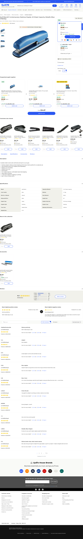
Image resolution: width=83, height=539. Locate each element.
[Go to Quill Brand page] (21, 471)
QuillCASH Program (26, 499)
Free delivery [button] (74, 143)
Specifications (14, 154)
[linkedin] (39, 490)
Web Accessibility (66, 503)
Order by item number (46, 501)
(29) (49, 294)
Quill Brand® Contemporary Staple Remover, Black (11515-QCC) (62, 137)
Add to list (61, 65)
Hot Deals (19, 9)
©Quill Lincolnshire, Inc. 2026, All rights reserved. (17, 528)
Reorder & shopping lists (47, 495)
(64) (49, 293)
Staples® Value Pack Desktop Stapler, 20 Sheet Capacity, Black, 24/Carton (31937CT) (76, 137)
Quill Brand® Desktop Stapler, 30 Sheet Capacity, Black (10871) (19, 137)
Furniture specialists (26, 512)
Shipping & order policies (6, 505)
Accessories (24, 154)
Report (44, 332)
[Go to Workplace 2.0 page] (62, 471)
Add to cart (72, 36)
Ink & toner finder (45, 497)
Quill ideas (24, 516)
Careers (63, 501)
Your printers (44, 499)
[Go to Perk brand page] (39, 471)
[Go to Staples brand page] (44, 471)
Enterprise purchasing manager (28, 510)
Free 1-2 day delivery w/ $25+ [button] (6, 144)
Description (4, 154)
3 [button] (41, 453)
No (39, 332)
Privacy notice (28, 533)
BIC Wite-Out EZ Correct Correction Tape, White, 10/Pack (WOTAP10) (67, 91)
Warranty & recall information (7, 507)
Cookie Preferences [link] (45, 533)
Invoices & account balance (7, 501)
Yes (34, 332)
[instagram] (36, 490)
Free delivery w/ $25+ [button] (19, 144)
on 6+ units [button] (6, 277)
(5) (48, 296)
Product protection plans (27, 514)
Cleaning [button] (76, 9)
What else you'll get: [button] (65, 53)
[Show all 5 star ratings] (42, 293)
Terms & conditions (20, 533)
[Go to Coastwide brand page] (27, 471)
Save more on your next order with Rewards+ (14, 1)
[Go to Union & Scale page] (56, 471)
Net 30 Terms (24, 503)
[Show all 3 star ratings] (42, 296)
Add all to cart (41, 113)
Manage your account (5, 499)
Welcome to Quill (65, 495)
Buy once (63, 23)
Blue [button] (64, 70)
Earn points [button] (79, 18)
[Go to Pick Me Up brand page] (33, 471)
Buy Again (25, 9)
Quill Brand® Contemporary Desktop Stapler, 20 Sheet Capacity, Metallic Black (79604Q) (5, 137)
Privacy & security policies (6, 509)
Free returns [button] (61, 62)
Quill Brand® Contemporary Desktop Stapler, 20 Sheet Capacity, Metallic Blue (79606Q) (11, 91)
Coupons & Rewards (12, 9)
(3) (48, 298)
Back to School (31, 9)
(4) (48, 299)
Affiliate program (25, 518)
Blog (63, 497)
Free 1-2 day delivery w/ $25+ (65, 58)
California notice (36, 533)
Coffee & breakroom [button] (67, 9)
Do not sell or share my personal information (58, 533)
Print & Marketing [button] (47, 9)
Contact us (3, 511)
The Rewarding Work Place (68, 499)
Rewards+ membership (26, 495)
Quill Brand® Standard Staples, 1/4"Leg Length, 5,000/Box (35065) (38, 91)
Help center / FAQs (5, 503)
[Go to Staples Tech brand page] (50, 471)
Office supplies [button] (57, 9)
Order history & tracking (6, 495)
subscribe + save (39, 9)
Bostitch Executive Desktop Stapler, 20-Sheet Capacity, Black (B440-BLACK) (34, 137)
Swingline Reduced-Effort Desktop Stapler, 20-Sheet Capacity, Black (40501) (48, 137)
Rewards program (25, 497)
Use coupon (54, 481)
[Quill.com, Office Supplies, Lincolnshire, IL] (4, 528)
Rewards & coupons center (47, 503)
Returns (3, 497)
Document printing (25, 508)
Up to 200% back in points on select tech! (41, 1)
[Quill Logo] (5, 5)
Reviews (32, 154)
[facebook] (43, 490)
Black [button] (60, 70)
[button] (54, 5)
